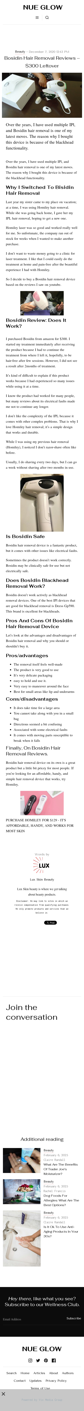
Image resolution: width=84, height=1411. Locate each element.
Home (25, 1373)
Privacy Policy (56, 1381)
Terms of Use (40, 1388)
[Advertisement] (42, 37)
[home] (42, 7)
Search (11, 1373)
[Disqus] (42, 1074)
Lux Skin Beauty (42, 879)
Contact (20, 1381)
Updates (35, 1381)
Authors (68, 1373)
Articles (39, 1373)
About (53, 1373)
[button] (37, 17)
